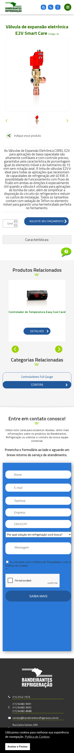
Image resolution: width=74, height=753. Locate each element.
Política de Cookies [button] (37, 736)
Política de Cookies (16, 565)
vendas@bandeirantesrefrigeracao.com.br (36, 718)
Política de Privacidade (46, 562)
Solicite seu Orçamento (46, 221)
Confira (37, 384)
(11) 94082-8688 (22, 711)
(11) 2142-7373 (21, 697)
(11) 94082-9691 (22, 704)
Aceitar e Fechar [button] (17, 746)
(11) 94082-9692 (22, 707)
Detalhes (37, 331)
